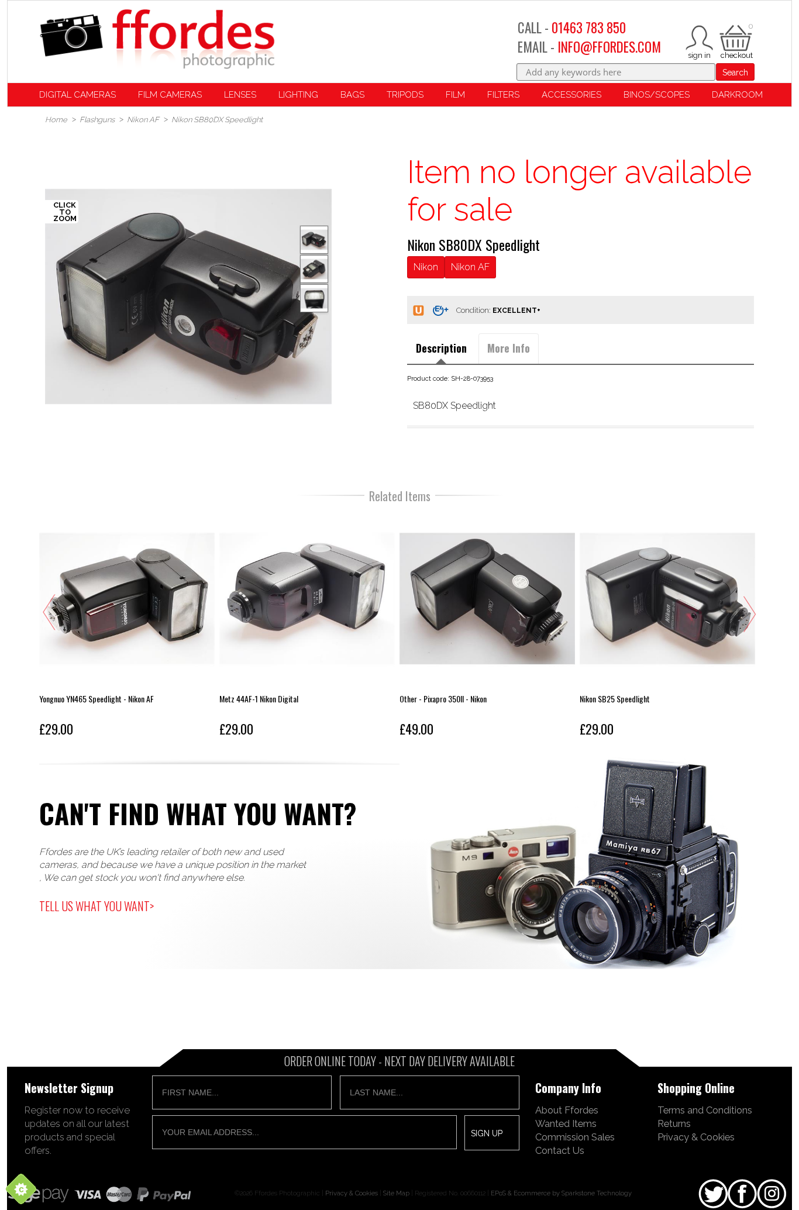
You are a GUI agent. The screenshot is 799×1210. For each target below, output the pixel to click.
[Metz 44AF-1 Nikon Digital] (307, 626)
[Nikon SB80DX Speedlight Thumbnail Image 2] (314, 298)
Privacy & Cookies (696, 1137)
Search (735, 72)
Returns (674, 1123)
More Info (508, 348)
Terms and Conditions (704, 1110)
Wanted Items (566, 1123)
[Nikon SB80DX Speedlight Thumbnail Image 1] (314, 269)
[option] (188, 296)
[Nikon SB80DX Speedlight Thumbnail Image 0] (188, 296)
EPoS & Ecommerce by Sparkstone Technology (561, 1193)
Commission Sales (575, 1137)
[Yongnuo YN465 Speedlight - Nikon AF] (127, 626)
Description (441, 348)
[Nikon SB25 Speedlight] (667, 626)
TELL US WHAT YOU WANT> (96, 906)
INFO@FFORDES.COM (609, 47)
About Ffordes (566, 1110)
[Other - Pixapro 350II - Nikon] (487, 626)
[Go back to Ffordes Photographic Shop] (156, 40)
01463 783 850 (589, 27)
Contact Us (559, 1150)
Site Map (396, 1193)
